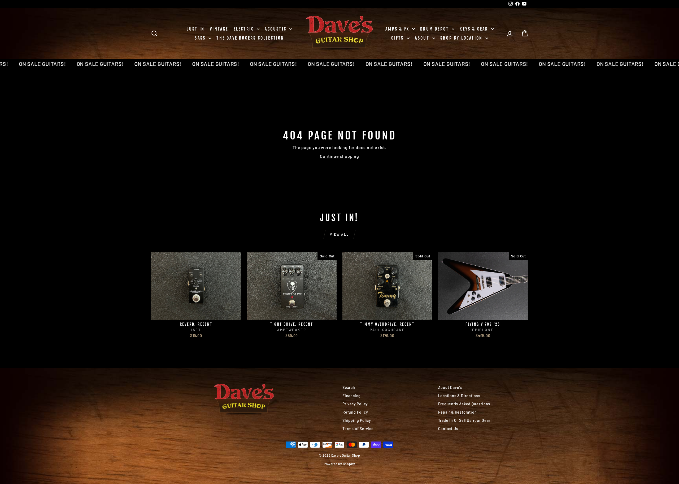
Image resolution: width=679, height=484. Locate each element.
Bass (200, 38)
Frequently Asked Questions (464, 404)
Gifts (398, 38)
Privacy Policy (355, 404)
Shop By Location (462, 38)
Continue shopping (339, 156)
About (423, 38)
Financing (351, 395)
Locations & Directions (459, 395)
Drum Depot (435, 29)
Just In (195, 29)
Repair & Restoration (457, 412)
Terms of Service (358, 428)
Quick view (196, 314)
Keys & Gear (475, 29)
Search (348, 387)
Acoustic (276, 29)
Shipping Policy (356, 420)
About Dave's (450, 387)
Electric (245, 29)
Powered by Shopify (339, 464)
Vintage (219, 29)
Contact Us (448, 428)
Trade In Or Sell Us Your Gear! (465, 420)
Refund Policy (355, 412)
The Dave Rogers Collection (250, 38)
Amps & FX (398, 29)
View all (339, 234)
